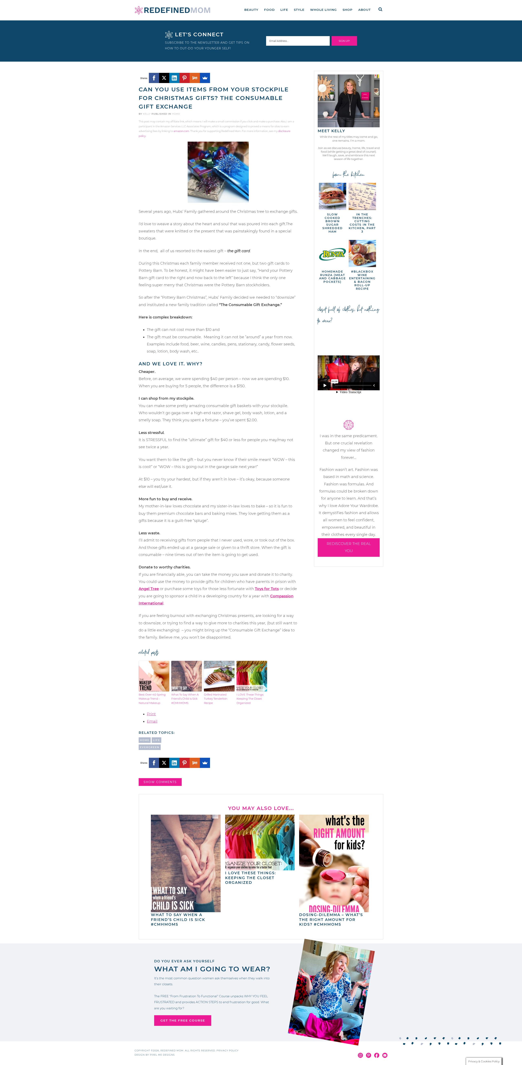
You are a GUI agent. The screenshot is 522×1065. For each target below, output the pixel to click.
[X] (164, 78)
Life (156, 740)
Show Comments (160, 782)
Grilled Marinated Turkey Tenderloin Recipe (215, 699)
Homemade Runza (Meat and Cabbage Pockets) (332, 277)
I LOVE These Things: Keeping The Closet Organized (250, 699)
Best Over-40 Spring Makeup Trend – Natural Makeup (152, 699)
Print (151, 714)
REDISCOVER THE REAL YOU (349, 547)
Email (152, 721)
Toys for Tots (267, 589)
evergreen (149, 747)
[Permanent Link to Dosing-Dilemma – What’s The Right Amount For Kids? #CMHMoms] (334, 910)
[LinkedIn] (174, 78)
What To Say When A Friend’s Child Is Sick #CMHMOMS (185, 699)
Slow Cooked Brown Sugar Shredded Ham (332, 223)
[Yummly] (195, 78)
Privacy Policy (228, 1050)
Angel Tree (149, 589)
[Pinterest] (184, 78)
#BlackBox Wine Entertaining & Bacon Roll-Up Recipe (362, 280)
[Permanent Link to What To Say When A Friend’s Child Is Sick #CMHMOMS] (186, 910)
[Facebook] (154, 78)
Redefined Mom (172, 10)
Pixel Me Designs (162, 1054)
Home (176, 113)
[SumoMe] (205, 78)
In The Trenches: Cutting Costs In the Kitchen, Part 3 (362, 223)
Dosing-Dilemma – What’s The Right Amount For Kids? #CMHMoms (331, 920)
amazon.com (181, 131)
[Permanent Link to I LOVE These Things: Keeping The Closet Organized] (260, 868)
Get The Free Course (182, 1020)
